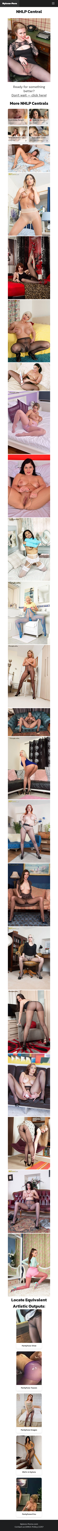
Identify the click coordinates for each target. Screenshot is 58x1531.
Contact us (20, 1526)
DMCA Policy (32, 1526)
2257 (41, 1526)
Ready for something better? (29, 91)
